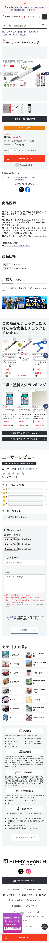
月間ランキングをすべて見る (23, 438)
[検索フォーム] (39, 17)
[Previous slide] (2, 73)
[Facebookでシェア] (27, 189)
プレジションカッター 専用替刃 (17, 245)
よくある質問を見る (23, 837)
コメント (9, 571)
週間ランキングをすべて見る (23, 432)
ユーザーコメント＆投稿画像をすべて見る (18, 463)
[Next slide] (47, 73)
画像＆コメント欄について (27, 469)
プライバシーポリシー (36, 912)
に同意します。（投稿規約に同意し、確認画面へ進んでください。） (25, 618)
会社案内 (12, 912)
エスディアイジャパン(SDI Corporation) (24, 178)
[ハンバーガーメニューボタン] (44, 16)
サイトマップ (24, 920)
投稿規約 (11, 616)
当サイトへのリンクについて (35, 916)
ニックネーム (11, 557)
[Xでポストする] (21, 189)
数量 (5, 151)
